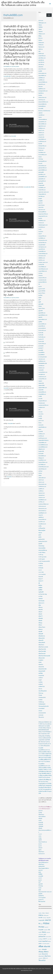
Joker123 (48, 920)
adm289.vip (41, 60)
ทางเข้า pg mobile (42, 556)
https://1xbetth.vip (43, 842)
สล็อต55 (40, 614)
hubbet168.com (42, 189)
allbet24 (40, 847)
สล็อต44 (40, 611)
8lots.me (40, 38)
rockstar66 (41, 370)
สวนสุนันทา (41, 660)
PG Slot (41, 927)
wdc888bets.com (42, 499)
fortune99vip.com (43, 154)
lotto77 (40, 233)
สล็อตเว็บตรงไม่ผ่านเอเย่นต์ (44, 655)
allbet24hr (41, 66)
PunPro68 (41, 334)
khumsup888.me (42, 211)
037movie (41, 20)
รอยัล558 (41, 598)
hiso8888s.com (42, 187)
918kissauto (41, 42)
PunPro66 (41, 332)
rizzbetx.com (41, 367)
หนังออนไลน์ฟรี (42, 671)
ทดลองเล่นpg (41, 545)
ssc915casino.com (43, 438)
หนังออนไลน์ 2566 (42, 668)
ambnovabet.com (42, 73)
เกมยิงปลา (41, 677)
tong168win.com (42, 460)
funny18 (40, 163)
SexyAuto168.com (43, 400)
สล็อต (40, 605)
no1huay (40, 273)
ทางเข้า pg (41, 554)
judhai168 (41, 822)
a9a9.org (41, 49)
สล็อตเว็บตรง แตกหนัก (43, 647)
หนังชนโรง (41, 664)
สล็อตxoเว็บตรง (42, 627)
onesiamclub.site (42, 280)
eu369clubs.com (42, 141)
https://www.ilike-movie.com (45, 891)
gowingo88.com (42, 181)
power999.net (42, 326)
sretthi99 (41, 431)
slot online (41, 414)
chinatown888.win (43, 119)
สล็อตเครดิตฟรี (42, 642)
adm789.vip (41, 64)
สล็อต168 (41, 609)
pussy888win (42, 354)
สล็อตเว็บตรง (41, 644)
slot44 (40, 820)
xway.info (41, 515)
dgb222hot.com (42, 126)
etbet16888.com (42, 139)
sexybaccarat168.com (43, 405)
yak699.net (41, 517)
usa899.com (41, 488)
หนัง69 (40, 662)
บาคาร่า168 (41, 572)
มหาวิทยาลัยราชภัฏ (43, 594)
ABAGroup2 (41, 53)
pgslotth (40, 317)
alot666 (40, 71)
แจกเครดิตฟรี (41, 708)
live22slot (41, 231)
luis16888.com (42, 238)
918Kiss (40, 40)
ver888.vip (41, 491)
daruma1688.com (42, 123)
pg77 (40, 299)
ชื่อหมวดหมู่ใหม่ (42, 530)
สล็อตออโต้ (41, 640)
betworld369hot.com (43, 101)
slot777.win (41, 420)
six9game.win (42, 407)
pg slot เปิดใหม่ (42, 290)
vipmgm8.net (41, 495)
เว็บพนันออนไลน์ (42, 697)
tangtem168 (41, 451)
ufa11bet (40, 471)
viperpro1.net (42, 493)
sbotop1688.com (42, 392)
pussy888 (41, 350)
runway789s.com (42, 378)
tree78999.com (42, 464)
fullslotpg (41, 159)
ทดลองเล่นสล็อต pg (43, 550)
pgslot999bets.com (43, 315)
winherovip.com (42, 506)
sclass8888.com (42, 394)
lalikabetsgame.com (43, 225)
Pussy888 (41, 929)
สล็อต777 (41, 616)
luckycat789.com (42, 236)
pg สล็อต (40, 295)
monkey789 (41, 264)
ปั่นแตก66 (41, 576)
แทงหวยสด (41, 715)
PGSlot (40, 306)
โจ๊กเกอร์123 (41, 717)
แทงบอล (40, 710)
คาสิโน (40, 526)
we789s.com (41, 501)
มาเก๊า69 (40, 596)
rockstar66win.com (43, 372)
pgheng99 (41, 304)
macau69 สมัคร (42, 244)
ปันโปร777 (41, 581)
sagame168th (42, 385)
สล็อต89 (40, 620)
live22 (40, 229)
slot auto (40, 411)
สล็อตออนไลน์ (41, 638)
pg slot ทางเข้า (42, 288)
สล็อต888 (41, 618)
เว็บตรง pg (41, 693)
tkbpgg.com (41, 458)
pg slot (40, 286)
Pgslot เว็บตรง (42, 308)
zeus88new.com (42, 523)
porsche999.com (42, 323)
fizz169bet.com (42, 152)
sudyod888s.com (42, 442)
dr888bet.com (42, 128)
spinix (40, 429)
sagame (40, 381)
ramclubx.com (42, 359)
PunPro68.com (42, 337)
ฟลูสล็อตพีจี (41, 592)
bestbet (40, 95)
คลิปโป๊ (40, 840)
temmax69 (41, 453)
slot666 (40, 418)
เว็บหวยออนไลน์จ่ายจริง (44, 706)
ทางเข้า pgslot (42, 559)
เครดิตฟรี (41, 684)
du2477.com (41, 130)
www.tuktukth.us (42, 510)
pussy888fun (41, 352)
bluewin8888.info (42, 104)
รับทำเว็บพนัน (41, 600)
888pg (40, 36)
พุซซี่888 (40, 589)
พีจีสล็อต (40, 585)
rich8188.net (41, 365)
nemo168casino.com (43, 269)
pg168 (40, 297)
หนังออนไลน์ (41, 666)
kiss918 (40, 218)
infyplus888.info (42, 194)
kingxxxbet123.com (43, 216)
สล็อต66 (40, 818)
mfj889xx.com (42, 258)
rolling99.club (42, 374)
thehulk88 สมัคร (7, 76)
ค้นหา (40, 12)
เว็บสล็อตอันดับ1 (42, 704)
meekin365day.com (43, 253)
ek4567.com (41, 132)
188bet (40, 29)
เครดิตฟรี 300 (42, 686)
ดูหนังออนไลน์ (41, 539)
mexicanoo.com (42, 255)
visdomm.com (42, 497)
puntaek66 (41, 345)
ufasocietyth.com (42, 484)
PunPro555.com (42, 330)
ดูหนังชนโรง (41, 895)
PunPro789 (41, 341)
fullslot (40, 156)
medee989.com (42, 251)
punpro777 (41, 899)
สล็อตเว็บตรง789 (42, 649)
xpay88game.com (43, 512)
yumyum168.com (42, 519)
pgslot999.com (42, 312)
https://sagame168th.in (44, 868)
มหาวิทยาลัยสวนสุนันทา (45, 943)
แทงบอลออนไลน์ (42, 712)
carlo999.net (41, 115)
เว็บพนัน (40, 695)
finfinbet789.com (42, 145)
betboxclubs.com (42, 97)
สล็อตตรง (41, 629)
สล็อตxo (40, 625)
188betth (41, 31)
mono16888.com (42, 266)
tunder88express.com (44, 466)
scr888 (40, 396)
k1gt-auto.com (42, 209)
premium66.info (42, 328)
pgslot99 (41, 310)
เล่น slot (40, 688)
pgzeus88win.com (43, 319)
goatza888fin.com (43, 176)
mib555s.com (42, 260)
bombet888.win (42, 106)
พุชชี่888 (40, 587)
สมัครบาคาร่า (41, 603)
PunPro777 (41, 339)
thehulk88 (13, 136)
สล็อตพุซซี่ (41, 633)
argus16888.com (42, 75)
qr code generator (43, 356)
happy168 (41, 183)
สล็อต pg (40, 607)
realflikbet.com (42, 361)
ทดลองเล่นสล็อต (42, 548)
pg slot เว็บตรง (42, 293)
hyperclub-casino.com (44, 192)
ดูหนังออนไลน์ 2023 (43, 541)
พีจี (39, 583)
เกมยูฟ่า (40, 680)
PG (39, 284)
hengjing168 (41, 185)
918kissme (41, 44)
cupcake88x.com (42, 121)
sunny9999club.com (43, 444)
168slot (40, 25)
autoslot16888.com (43, 82)
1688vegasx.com (42, 22)
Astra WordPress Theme (26, 970)
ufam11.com (41, 480)
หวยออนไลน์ (41, 675)
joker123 (41, 203)
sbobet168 (41, 389)
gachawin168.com (43, 167)
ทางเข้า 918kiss (42, 552)
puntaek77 (41, 348)
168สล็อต (41, 27)
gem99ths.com (42, 174)
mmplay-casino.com (43, 262)
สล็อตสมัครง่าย (42, 636)
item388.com (42, 196)
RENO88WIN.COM (43, 363)
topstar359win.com (43, 462)
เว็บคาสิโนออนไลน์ (42, 691)
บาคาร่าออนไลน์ (42, 574)
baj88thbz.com (42, 88)
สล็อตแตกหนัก (42, 658)
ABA (39, 51)
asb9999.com (42, 77)
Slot (39, 409)
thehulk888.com (7, 66)
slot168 (40, 416)
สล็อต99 (40, 828)
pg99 (40, 301)
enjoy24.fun (41, 134)
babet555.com (42, 84)
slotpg (40, 838)
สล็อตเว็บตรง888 (42, 651)
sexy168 (40, 398)
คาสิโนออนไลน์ (42, 528)
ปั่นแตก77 (41, 578)
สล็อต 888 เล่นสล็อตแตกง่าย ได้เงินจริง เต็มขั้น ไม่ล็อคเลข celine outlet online (23, 3)
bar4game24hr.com (43, 90)
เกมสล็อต (40, 682)
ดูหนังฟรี (40, 893)
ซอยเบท (40, 532)
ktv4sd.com (41, 222)
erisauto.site (41, 137)
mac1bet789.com (42, 242)
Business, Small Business (44, 110)
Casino (40, 117)
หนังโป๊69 (41, 673)
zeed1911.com (42, 521)
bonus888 (41, 108)
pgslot (40, 849)
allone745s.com (42, 69)
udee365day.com (42, 469)
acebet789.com (42, 55)
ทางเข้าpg (41, 563)
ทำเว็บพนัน (41, 567)
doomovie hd (41, 853)
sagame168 (41, 383)
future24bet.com (42, 165)
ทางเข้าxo (41, 565)
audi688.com (41, 79)
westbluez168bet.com (44, 504)
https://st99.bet (42, 816)
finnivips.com (42, 148)
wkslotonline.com (43, 508)
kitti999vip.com (42, 220)
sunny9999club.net (43, 447)
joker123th (41, 207)
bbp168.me (41, 93)
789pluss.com (42, 33)
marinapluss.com (42, 247)
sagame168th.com (43, 387)
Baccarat (40, 86)
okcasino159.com (42, 277)
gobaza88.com (42, 178)
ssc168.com (41, 436)
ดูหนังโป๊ (40, 543)
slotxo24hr (41, 425)
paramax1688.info (43, 282)
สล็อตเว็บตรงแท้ (42, 653)
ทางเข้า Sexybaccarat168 (44, 561)
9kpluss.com (41, 47)
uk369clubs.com (42, 486)
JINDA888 (41, 826)
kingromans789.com (43, 214)
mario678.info (42, 249)
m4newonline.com (43, 240)
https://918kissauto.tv (43, 862)
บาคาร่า (40, 570)
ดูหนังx (40, 537)
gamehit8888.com (43, 170)
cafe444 (40, 113)
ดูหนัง (40, 534)
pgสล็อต (40, 321)
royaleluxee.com (42, 376)
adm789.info (41, 62)
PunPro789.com (42, 343)
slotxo (40, 836)
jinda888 (40, 200)
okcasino (41, 275)
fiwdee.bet (41, 150)
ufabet (40, 475)
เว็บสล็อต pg (41, 702)
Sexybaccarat (42, 403)
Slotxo (40, 422)
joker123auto (42, 205)
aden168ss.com (42, 58)
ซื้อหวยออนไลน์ (42, 901)
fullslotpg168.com (43, 161)
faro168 (40, 143)
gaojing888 (41, 172)
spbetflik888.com (42, 427)
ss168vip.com (42, 433)
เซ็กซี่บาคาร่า (45, 958)
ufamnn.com (41, 482)
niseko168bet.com (43, 271)
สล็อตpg (40, 622)
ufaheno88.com (42, 477)
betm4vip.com (42, 99)
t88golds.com (42, 449)
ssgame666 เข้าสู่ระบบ (43, 440)
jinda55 (40, 198)
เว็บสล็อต (40, 699)
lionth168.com (42, 227)
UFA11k (40, 473)
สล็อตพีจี (40, 631)
